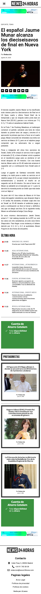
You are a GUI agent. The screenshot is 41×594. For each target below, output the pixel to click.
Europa (15, 279)
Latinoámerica (31, 265)
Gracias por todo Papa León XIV (23, 244)
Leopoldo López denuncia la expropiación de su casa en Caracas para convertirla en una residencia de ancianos (25, 269)
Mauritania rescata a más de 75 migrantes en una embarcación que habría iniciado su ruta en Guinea (24, 310)
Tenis (11, 24)
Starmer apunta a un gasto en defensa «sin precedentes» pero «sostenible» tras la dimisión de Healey (23, 283)
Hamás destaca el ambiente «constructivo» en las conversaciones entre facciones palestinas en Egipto (23, 297)
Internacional (22, 251)
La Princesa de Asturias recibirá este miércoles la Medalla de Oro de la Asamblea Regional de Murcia (20, 459)
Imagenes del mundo (20, 242)
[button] (4, 3)
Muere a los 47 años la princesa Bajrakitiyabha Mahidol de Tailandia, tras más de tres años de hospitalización (25, 255)
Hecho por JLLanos (20, 591)
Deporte (4, 24)
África (15, 306)
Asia (14, 251)
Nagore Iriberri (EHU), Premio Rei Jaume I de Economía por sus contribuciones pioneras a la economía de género (20, 412)
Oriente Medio (31, 292)
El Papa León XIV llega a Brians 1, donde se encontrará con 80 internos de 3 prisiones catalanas (21, 369)
